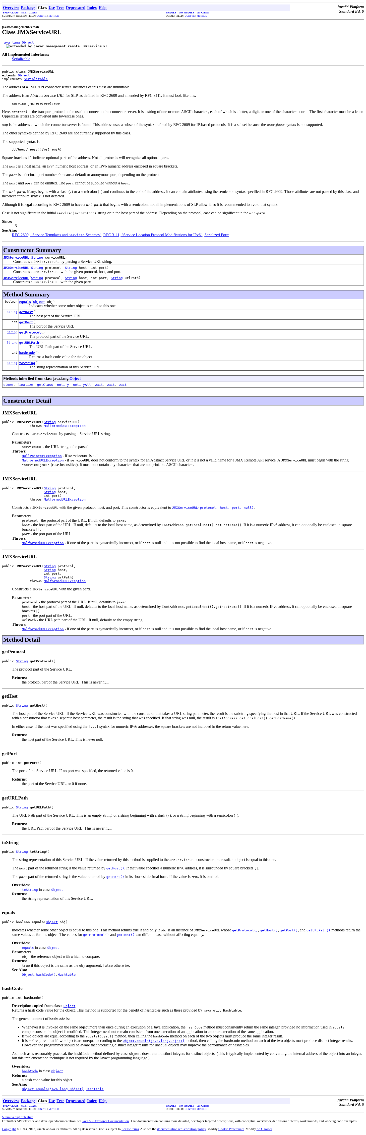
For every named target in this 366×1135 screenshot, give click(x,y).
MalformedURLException (65, 426)
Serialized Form (216, 235)
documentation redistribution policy (181, 1129)
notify (63, 385)
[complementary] (231, 1129)
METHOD (54, 15)
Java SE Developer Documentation (105, 1121)
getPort (26, 322)
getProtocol (30, 332)
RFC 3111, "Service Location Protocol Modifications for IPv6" (152, 235)
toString (27, 363)
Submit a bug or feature (17, 1117)
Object (24, 75)
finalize (25, 385)
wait (99, 385)
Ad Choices (264, 1129)
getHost (26, 312)
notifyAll (82, 385)
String (37, 257)
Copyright (9, 1129)
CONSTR (42, 15)
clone (8, 385)
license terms (130, 1129)
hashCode (27, 353)
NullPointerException (42, 456)
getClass (45, 385)
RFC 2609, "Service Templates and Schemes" (56, 235)
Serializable (21, 59)
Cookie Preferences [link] (231, 1129)
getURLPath (29, 342)
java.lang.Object (18, 42)
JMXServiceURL (16, 257)
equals (25, 302)
